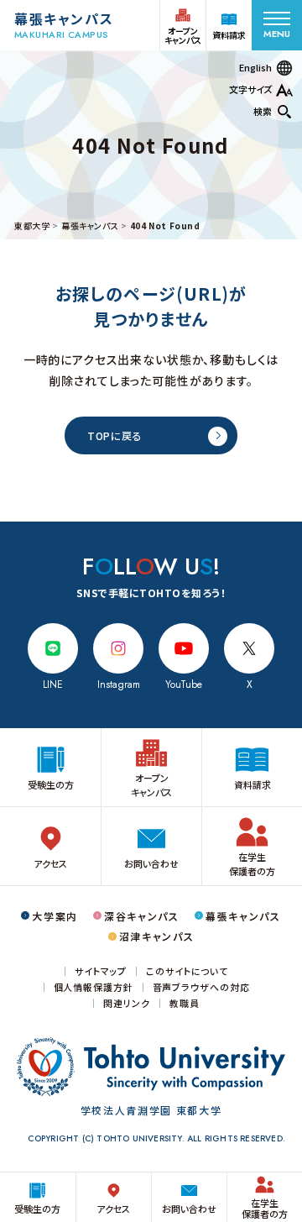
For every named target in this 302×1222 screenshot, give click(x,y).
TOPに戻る (114, 435)
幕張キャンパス (89, 225)
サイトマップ (101, 971)
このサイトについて (187, 971)
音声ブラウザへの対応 (201, 987)
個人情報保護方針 (93, 987)
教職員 (184, 1003)
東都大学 (31, 225)
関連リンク (126, 1003)
